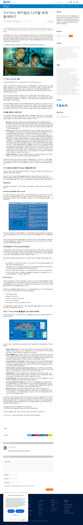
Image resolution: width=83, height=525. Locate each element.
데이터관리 (59, 86)
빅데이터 (63, 90)
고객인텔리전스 (60, 84)
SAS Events (76, 57)
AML (60, 69)
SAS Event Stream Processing (62, 74)
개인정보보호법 (73, 82)
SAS (73, 71)
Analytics (51, 21)
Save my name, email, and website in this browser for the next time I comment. (19, 485)
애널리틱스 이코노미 (66, 92)
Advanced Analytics (60, 47)
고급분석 (66, 84)
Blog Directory (70, 6)
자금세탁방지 (59, 94)
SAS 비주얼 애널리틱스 (61, 80)
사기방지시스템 (69, 90)
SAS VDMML (59, 76)
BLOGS (14, 2)
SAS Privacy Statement (22, 502)
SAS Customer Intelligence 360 (63, 72)
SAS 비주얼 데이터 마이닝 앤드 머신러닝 (70, 78)
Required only (20, 511)
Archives (58, 116)
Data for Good (69, 49)
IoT (67, 71)
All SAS (59, 2)
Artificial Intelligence (75, 47)
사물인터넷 (76, 90)
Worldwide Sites (71, 2)
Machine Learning (65, 55)
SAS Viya (74, 76)
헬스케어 (77, 94)
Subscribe (77, 6)
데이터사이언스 (66, 86)
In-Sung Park (7, 21)
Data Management (60, 51)
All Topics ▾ (55, 6)
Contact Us (74, 2)
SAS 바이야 (59, 78)
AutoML (63, 69)
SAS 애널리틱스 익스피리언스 (73, 80)
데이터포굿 (59, 88)
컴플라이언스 (66, 94)
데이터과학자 (76, 84)
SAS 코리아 (59, 82)
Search (68, 2)
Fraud (58, 71)
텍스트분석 (72, 94)
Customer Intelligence (61, 49)
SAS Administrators (68, 57)
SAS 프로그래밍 (66, 82)
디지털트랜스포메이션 (67, 88)
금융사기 (70, 84)
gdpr (61, 71)
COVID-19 (69, 69)
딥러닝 (73, 88)
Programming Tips (73, 55)
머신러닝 (58, 90)
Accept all (11, 511)
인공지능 (73, 92)
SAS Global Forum (73, 74)
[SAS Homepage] (7, 2)
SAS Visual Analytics (67, 76)
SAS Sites (77, 2)
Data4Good (74, 69)
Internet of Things (72, 53)
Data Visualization (68, 51)
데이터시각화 (72, 86)
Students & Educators (61, 59)
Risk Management (60, 57)
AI (57, 69)
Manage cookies (16, 515)
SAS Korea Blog (16, 21)
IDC (64, 71)
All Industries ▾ (62, 6)
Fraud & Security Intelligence (62, 53)
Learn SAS (59, 55)
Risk (70, 71)
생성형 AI (59, 92)
